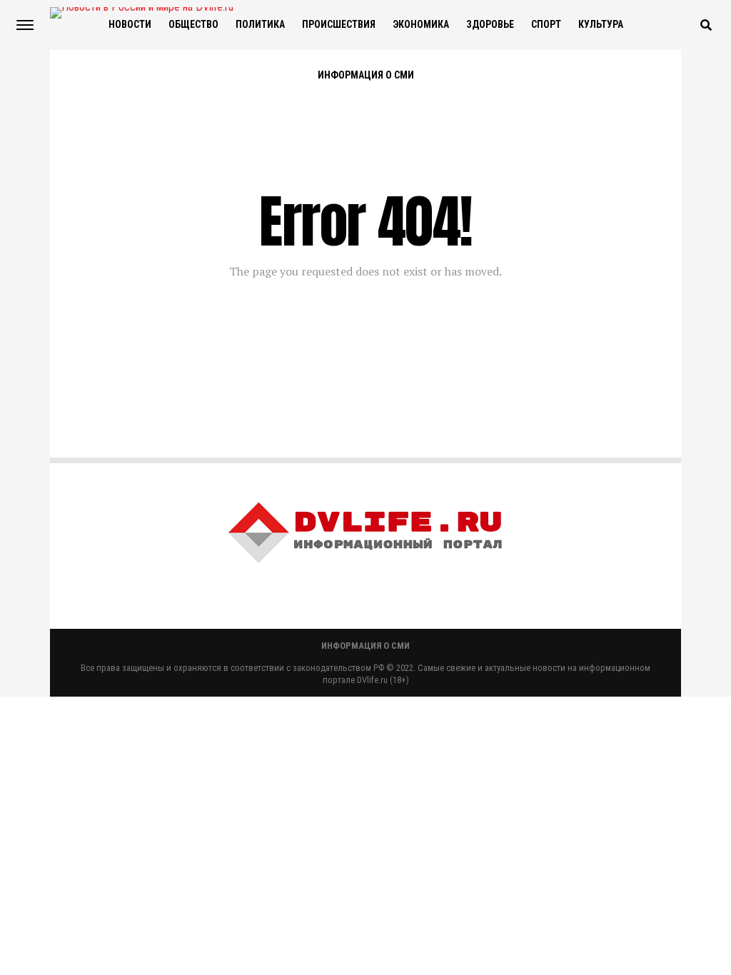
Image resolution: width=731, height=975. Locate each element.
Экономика (421, 24)
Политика (260, 24)
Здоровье (490, 24)
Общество (193, 24)
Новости (130, 24)
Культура (600, 24)
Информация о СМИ (366, 75)
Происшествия (338, 24)
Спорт (546, 24)
